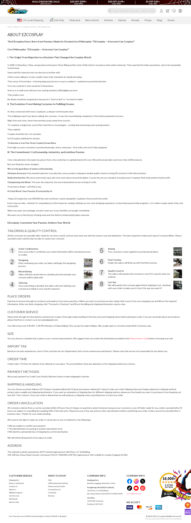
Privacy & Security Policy (155, 519)
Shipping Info (14, 480)
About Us (12, 489)
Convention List (54, 489)
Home (10, 27)
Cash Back (52, 493)
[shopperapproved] (169, 485)
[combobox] (131, 11)
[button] (174, 10)
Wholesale (13, 499)
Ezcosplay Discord (134, 493)
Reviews (51, 496)
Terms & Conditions (174, 519)
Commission (14, 496)
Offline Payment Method (58, 483)
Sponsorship (14, 502)
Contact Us (13, 486)
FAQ (50, 480)
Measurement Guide (139, 338)
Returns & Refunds (16, 483)
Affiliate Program (16, 493)
